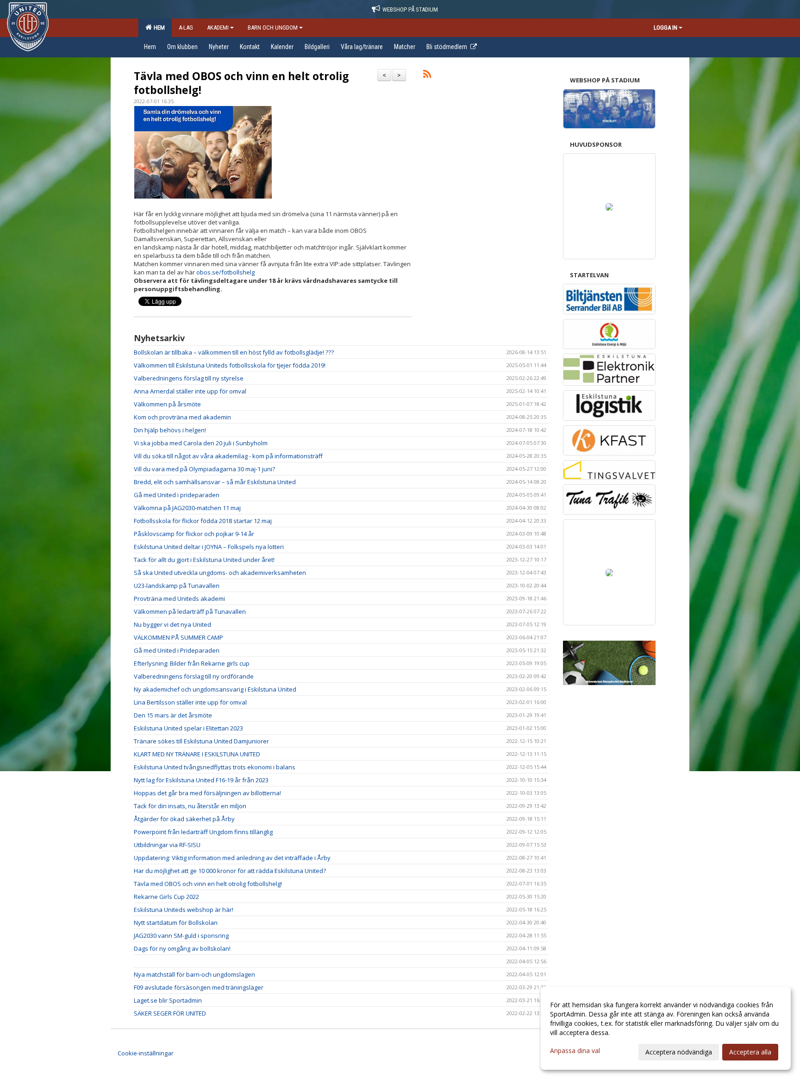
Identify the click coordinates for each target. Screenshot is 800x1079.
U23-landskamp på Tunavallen (176, 585)
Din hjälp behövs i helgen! (170, 430)
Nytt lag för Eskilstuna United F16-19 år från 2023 (201, 780)
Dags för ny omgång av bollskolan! (182, 948)
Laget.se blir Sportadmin (168, 1000)
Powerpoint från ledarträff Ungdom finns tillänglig (203, 832)
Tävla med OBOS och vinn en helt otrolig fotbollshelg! (241, 83)
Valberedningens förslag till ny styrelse (189, 378)
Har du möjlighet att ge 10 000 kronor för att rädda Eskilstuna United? (230, 871)
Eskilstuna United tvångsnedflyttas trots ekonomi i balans (214, 767)
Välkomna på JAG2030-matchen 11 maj (187, 508)
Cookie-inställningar (146, 1053)
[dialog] (666, 1028)
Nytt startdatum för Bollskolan (176, 922)
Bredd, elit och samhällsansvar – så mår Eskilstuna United (215, 482)
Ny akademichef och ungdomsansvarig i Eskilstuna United (215, 689)
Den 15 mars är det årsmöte (173, 715)
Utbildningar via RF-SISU (167, 845)
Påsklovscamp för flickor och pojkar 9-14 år (194, 534)
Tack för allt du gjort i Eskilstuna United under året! (204, 559)
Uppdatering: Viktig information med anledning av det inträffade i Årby (232, 858)
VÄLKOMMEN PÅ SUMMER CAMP (178, 637)
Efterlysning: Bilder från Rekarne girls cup (192, 663)
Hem (158, 27)
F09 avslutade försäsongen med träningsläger (198, 987)
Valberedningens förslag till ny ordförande (194, 676)
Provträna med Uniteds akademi (179, 598)
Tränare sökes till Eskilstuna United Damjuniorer (201, 741)
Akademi (218, 27)
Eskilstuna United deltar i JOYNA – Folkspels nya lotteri (209, 547)
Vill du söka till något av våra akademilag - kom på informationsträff (228, 456)
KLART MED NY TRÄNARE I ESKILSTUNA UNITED (197, 754)
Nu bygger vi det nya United (172, 624)
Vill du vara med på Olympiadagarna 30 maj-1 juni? (204, 469)
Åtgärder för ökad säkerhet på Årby (184, 819)
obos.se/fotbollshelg (225, 272)
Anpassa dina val (575, 1051)
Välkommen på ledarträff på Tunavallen (190, 611)
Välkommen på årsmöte (167, 404)
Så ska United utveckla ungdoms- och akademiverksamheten (220, 572)
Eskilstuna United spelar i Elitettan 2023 (188, 728)
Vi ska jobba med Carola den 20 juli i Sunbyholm (201, 443)
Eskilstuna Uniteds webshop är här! (183, 909)
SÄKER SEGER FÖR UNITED (170, 1013)
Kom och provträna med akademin (182, 417)
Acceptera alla (750, 1052)
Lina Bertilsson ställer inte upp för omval (190, 702)
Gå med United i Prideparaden (176, 650)
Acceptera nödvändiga (678, 1052)
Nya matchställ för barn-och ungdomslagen (194, 974)
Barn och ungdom (273, 27)
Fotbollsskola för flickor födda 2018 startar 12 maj (203, 521)
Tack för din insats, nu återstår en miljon (190, 806)
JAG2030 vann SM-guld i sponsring (181, 935)
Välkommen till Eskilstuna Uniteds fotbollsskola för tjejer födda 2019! (229, 365)
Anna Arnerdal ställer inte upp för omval (190, 391)
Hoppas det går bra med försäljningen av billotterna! (207, 793)
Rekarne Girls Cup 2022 (166, 896)
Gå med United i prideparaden (176, 495)
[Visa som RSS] (427, 75)
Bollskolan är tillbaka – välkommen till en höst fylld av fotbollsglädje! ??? (234, 352)
